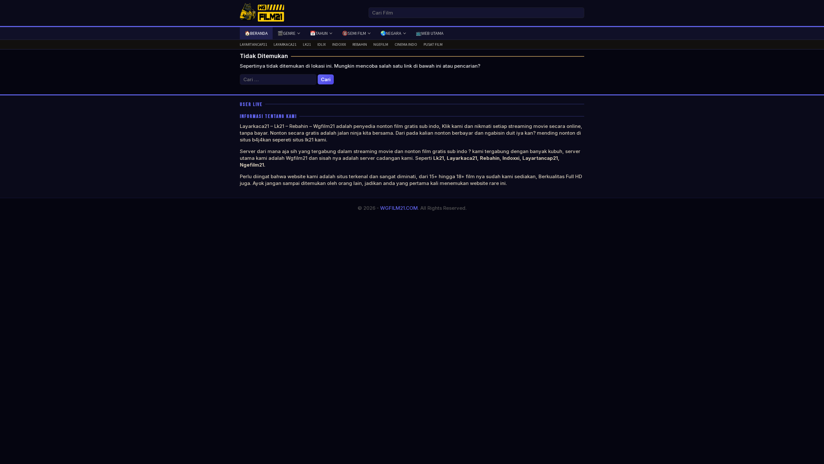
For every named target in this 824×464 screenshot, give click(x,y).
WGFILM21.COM (399, 208)
